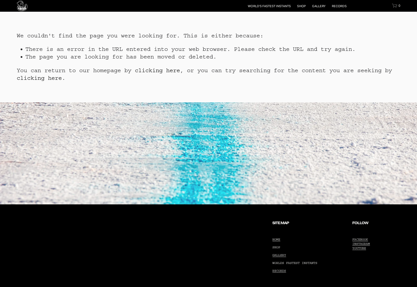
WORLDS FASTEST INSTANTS (294, 263)
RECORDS (339, 6)
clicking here (157, 70)
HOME (276, 239)
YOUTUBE (359, 248)
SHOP (301, 6)
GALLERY (319, 6)
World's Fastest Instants (269, 6)
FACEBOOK (360, 239)
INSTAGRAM (361, 244)
